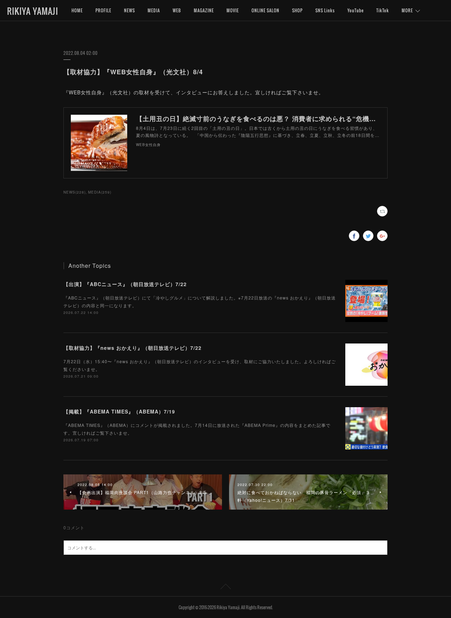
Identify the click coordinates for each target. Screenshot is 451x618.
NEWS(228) (74, 192)
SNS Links (325, 10)
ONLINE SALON (265, 10)
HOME (77, 10)
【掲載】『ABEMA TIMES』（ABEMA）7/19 (119, 411)
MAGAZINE (204, 10)
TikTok (382, 10)
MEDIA (154, 10)
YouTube (355, 10)
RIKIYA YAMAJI (32, 11)
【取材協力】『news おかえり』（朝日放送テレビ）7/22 (132, 347)
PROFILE (103, 10)
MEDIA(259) (99, 192)
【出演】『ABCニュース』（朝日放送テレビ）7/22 (125, 284)
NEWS (129, 10)
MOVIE (233, 10)
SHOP (297, 10)
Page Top (225, 588)
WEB (177, 10)
